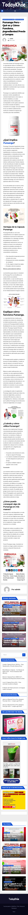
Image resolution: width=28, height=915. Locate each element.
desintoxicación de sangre (8, 19)
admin (11, 38)
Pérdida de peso (18, 605)
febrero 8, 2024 (9, 855)
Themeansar (14, 908)
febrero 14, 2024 (9, 838)
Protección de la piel (8, 865)
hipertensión (6, 622)
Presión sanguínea (19, 19)
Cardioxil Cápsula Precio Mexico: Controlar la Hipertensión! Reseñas (13, 642)
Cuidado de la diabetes (8, 605)
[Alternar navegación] (15, 11)
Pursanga (8, 143)
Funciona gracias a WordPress (10, 906)
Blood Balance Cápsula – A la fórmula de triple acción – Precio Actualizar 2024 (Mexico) (13, 671)
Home (14, 911)
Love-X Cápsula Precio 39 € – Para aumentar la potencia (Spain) (13, 886)
